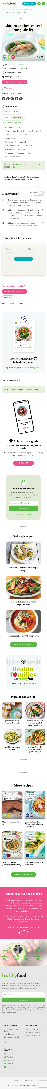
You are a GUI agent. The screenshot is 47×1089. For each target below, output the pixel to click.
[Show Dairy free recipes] (27, 815)
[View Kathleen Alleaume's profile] (18, 957)
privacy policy (26, 514)
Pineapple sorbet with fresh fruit (34, 863)
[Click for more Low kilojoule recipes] (4, 57)
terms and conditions (38, 1005)
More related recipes (22, 644)
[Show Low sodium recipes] (5, 815)
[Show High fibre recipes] (31, 815)
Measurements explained (11, 123)
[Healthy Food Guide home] (14, 976)
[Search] (39, 3)
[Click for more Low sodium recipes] (8, 57)
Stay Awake (34, 193)
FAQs (6, 1043)
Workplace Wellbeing (33, 1032)
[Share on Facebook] (16, 98)
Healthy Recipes (13, 10)
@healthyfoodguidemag (33, 368)
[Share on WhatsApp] (21, 98)
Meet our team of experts (23, 927)
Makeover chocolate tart (10, 823)
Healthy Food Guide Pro (34, 1029)
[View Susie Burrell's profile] (40, 949)
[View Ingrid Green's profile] (40, 957)
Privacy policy (29, 1080)
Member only (25, 259)
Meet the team (9, 1034)
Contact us (8, 1040)
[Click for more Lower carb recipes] (13, 57)
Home (4, 10)
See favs (9, 88)
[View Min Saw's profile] (18, 949)
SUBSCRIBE (23, 463)
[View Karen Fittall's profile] (7, 957)
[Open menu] (43, 3)
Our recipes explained (11, 1037)
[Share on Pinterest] (12, 98)
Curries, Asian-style (26, 10)
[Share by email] (8, 98)
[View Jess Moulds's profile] (29, 949)
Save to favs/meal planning (15, 82)
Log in (9, 164)
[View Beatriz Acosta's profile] (29, 957)
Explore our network (33, 1035)
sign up (18, 164)
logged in (22, 389)
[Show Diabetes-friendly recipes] (5, 855)
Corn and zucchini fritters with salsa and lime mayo (34, 824)
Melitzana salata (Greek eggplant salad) (11, 863)
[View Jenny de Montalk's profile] (7, 949)
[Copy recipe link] (3, 98)
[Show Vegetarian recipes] (9, 815)
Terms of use (18, 1080)
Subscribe (30, 4)
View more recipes (22, 874)
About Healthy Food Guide (11, 1030)
